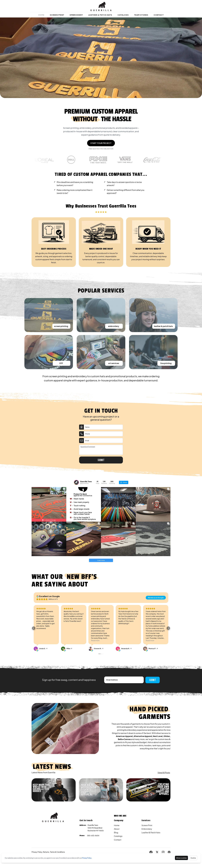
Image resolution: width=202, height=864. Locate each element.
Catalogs (123, 15)
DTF (61, 363)
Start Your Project (100, 143)
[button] (33, 628)
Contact (159, 15)
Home (41, 15)
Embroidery (76, 15)
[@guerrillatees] (76, 482)
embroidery (113, 326)
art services (113, 363)
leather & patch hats (163, 326)
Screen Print (57, 15)
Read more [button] (40, 640)
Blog (116, 832)
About (116, 829)
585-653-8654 (93, 835)
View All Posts (164, 772)
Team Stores (141, 15)
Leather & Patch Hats (100, 15)
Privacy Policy (87, 858)
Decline (193, 858)
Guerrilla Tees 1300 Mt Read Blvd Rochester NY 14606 (96, 828)
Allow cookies (181, 858)
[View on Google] (36, 649)
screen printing (61, 326)
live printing (165, 363)
